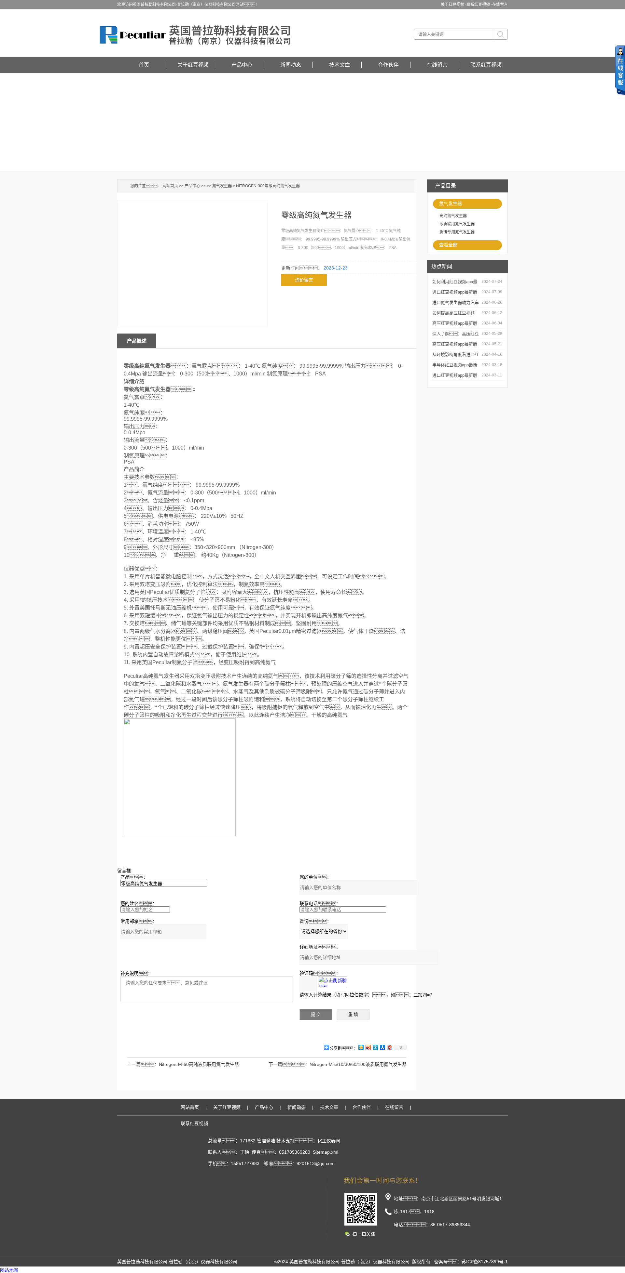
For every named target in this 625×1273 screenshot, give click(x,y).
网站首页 (170, 186)
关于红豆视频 (193, 65)
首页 (144, 65)
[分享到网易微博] (389, 1047)
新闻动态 (290, 65)
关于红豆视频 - (453, 4)
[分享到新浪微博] (367, 1047)
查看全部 (448, 244)
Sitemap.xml (325, 1152)
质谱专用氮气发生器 (457, 232)
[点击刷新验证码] (332, 981)
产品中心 (241, 65)
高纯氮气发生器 (453, 216)
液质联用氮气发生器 (457, 224)
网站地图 (9, 1270)
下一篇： (289, 1064)
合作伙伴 (388, 65)
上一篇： (143, 1064)
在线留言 (500, 4)
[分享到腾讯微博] (375, 1047)
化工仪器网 (328, 1140)
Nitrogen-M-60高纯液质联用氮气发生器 (199, 1064)
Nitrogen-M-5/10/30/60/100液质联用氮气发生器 (358, 1064)
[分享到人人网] (382, 1047)
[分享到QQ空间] (360, 1047)
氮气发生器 (450, 203)
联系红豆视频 (486, 65)
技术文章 (339, 65)
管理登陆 (266, 1140)
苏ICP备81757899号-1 (485, 1261)
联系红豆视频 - (479, 4)
